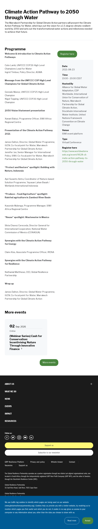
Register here (67, 54)
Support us (49, 445)
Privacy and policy (37, 462)
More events (49, 362)
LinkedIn (31, 437)
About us (9, 384)
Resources (10, 421)
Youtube (25, 437)
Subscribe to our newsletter (49, 452)
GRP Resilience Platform (14, 462)
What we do (10, 391)
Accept (87, 520)
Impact (8, 413)
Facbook (7, 437)
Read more (72, 520)
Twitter (13, 437)
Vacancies (8, 465)
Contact (72, 462)
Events (8, 406)
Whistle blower (57, 462)
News (7, 399)
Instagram (19, 437)
